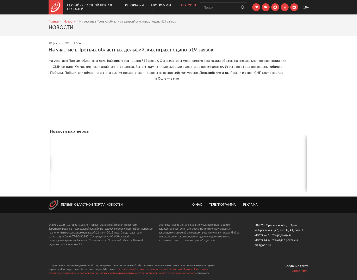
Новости (188, 5)
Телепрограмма (222, 204)
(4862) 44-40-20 (265, 240)
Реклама (250, 204)
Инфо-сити (300, 271)
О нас (197, 204)
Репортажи (134, 5)
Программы (161, 5)
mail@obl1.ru (263, 245)
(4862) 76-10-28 (265, 235)
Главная (54, 21)
